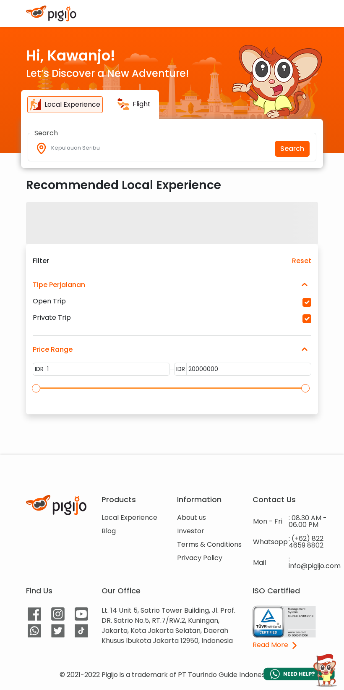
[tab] (65, 104)
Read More (271, 645)
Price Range (53, 349)
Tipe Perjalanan (59, 285)
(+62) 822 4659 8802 (306, 542)
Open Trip (49, 301)
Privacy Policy (199, 558)
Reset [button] (301, 261)
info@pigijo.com (315, 566)
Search (292, 148)
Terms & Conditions (209, 544)
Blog (109, 531)
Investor (190, 531)
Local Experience (129, 517)
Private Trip (52, 317)
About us (191, 517)
